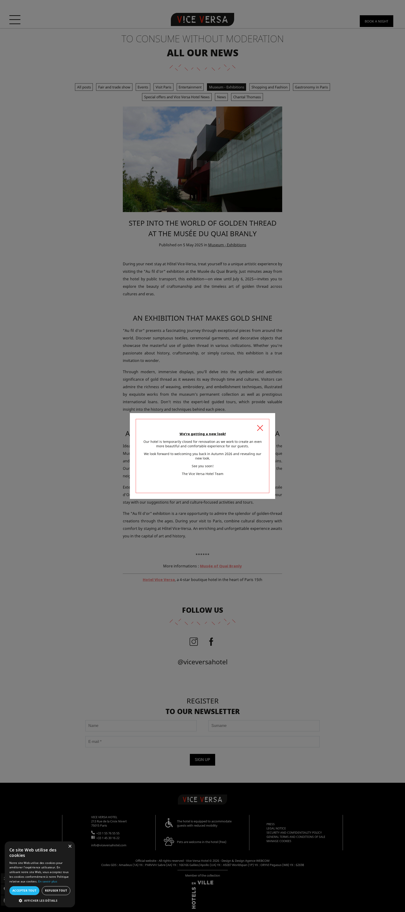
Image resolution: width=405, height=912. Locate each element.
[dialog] (40, 874)
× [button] (69, 846)
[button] (39, 900)
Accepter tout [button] (24, 891)
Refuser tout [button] (56, 891)
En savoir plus (47, 881)
